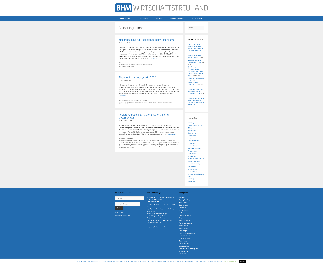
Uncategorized (193, 171)
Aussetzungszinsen (136, 64)
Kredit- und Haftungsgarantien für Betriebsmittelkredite (134, 144)
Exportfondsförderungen (148, 140)
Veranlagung (192, 179)
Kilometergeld (147, 102)
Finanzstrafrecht (193, 146)
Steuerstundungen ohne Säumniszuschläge (142, 146)
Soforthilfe (176, 144)
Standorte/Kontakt (177, 18)
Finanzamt (191, 143)
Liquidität (155, 144)
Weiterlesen (155, 58)
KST (151, 144)
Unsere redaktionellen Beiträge (157, 227)
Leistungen (143, 18)
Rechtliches (197, 18)
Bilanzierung (192, 128)
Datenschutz (192, 135)
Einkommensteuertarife (136, 102)
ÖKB (160, 144)
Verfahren (191, 181)
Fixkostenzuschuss (194, 148)
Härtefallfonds (123, 142)
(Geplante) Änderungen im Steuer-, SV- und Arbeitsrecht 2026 (196, 91)
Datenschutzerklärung (122, 215)
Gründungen (192, 156)
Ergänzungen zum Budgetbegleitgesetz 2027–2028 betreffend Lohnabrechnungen (160, 200)
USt (166, 146)
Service (159, 18)
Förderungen (192, 151)
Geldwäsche (192, 153)
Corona (135, 140)
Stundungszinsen (147, 64)
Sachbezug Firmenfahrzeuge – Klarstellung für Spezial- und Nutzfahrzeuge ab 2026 (196, 71)
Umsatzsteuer (146, 100)
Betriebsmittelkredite (126, 140)
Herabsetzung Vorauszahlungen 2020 (167, 142)
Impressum (119, 212)
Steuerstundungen (124, 146)
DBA (189, 138)
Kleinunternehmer (136, 100)
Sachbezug (192, 166)
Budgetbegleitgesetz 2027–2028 (158, 204)
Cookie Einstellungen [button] (230, 261)
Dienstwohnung (124, 102)
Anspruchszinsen (125, 64)
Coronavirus (129, 138)
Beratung (122, 62)
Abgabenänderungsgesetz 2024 (137, 77)
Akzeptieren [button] (242, 261)
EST (139, 140)
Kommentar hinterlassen (127, 66)
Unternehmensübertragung (188, 249)
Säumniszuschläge (167, 144)
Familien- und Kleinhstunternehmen (165, 140)
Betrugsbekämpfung (195, 125)
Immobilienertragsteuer (196, 159)
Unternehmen (124, 18)
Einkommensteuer (125, 100)
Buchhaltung (192, 130)
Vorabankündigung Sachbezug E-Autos (160, 209)
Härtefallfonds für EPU (133, 142)
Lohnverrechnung (194, 164)
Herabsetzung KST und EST (148, 142)
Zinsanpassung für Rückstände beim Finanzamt (146, 39)
